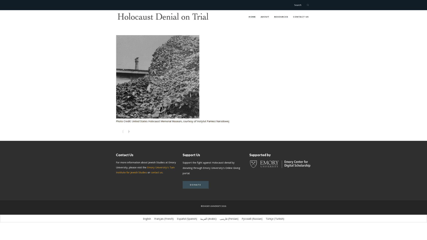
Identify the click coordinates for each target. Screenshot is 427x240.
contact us (157, 172)
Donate (195, 185)
